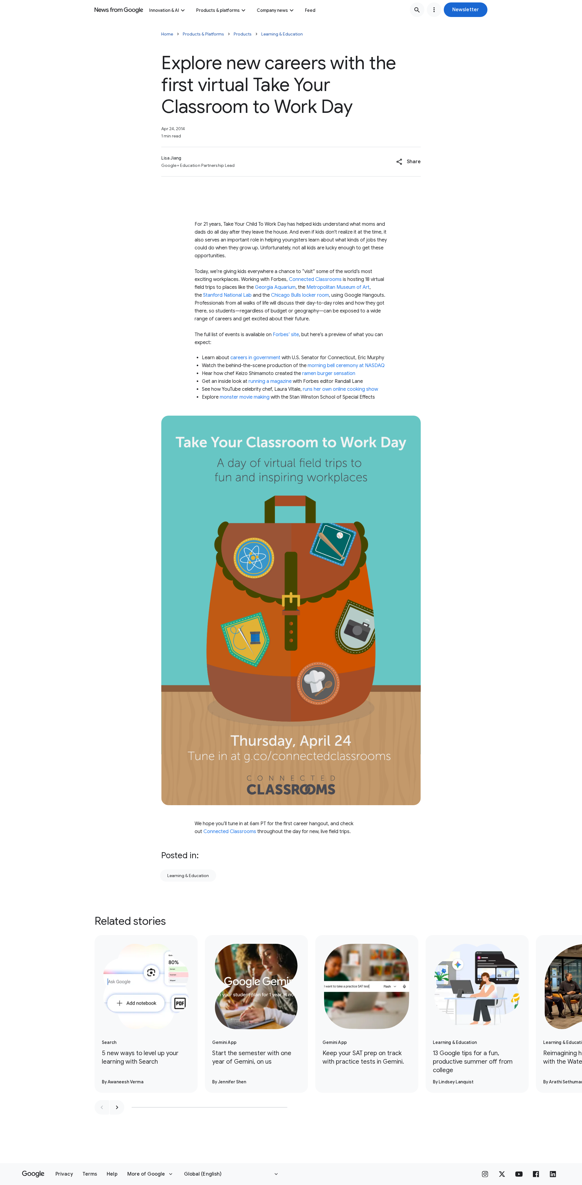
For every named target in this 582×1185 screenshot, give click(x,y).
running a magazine (270, 381)
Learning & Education (282, 34)
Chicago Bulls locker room (300, 295)
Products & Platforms (203, 34)
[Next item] (117, 1107)
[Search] (417, 9)
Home (167, 34)
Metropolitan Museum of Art (338, 287)
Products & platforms (218, 10)
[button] (465, 9)
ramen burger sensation (328, 373)
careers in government (255, 358)
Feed (310, 10)
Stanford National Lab (227, 295)
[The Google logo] (33, 1174)
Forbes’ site (286, 335)
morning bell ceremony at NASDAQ (346, 366)
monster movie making (244, 397)
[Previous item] (102, 1107)
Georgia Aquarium (275, 287)
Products (243, 34)
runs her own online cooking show (340, 389)
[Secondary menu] (434, 9)
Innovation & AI (164, 10)
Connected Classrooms (315, 279)
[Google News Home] (119, 9)
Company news (272, 10)
